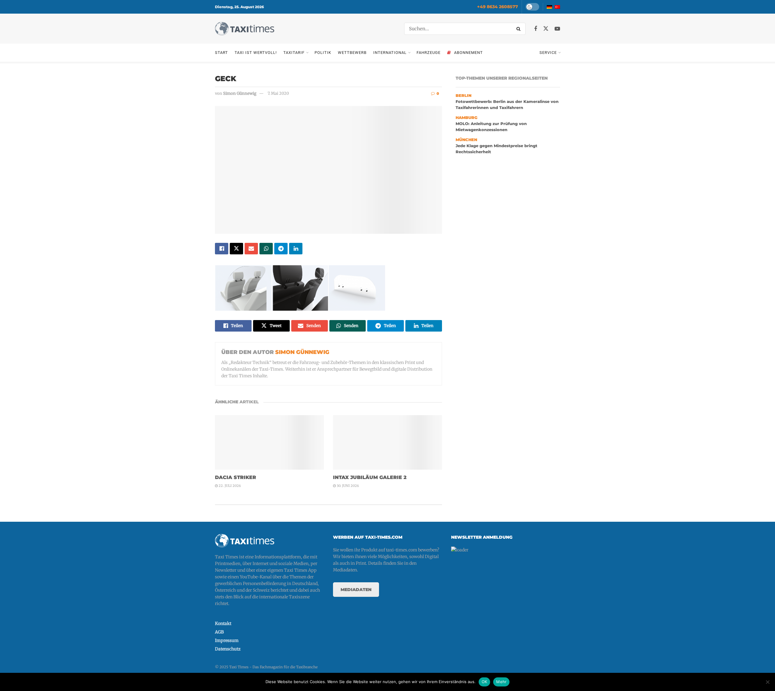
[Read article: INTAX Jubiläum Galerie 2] (387, 442)
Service (548, 52)
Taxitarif (294, 52)
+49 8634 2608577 (497, 6)
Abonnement (468, 52)
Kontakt (223, 623)
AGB (219, 632)
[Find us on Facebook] (535, 28)
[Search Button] (519, 29)
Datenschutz (228, 649)
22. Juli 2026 (229, 486)
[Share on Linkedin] (295, 248)
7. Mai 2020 (278, 93)
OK (484, 681)
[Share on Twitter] (236, 248)
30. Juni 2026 (347, 486)
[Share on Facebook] (221, 248)
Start (221, 52)
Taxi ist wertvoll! (256, 52)
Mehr (501, 681)
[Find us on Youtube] (557, 28)
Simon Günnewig (239, 93)
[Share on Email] (251, 248)
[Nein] (767, 682)
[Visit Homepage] (244, 28)
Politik (323, 52)
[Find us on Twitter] (546, 28)
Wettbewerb (352, 52)
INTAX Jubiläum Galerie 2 (370, 477)
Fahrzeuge (428, 52)
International (390, 52)
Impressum (227, 640)
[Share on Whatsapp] (266, 248)
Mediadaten (356, 589)
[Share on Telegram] (281, 248)
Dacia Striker (235, 477)
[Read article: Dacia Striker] (269, 442)
